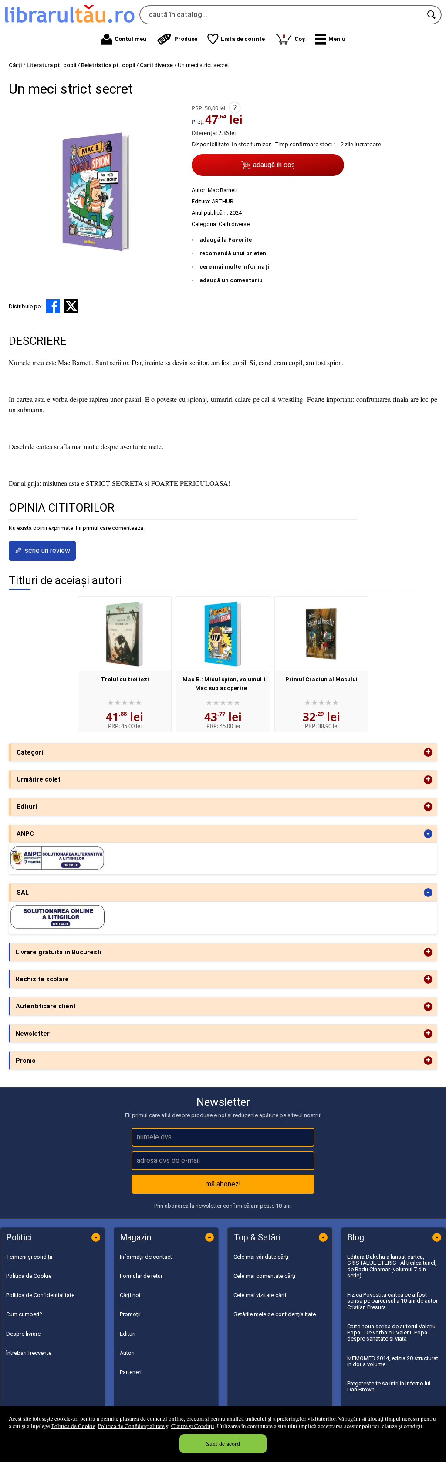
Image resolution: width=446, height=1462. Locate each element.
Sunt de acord (223, 1443)
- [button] (428, 833)
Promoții (130, 1314)
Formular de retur (141, 1276)
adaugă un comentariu (231, 280)
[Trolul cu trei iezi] (124, 634)
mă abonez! (223, 1184)
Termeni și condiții (29, 1256)
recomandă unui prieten (232, 253)
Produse (185, 39)
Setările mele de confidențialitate (274, 1314)
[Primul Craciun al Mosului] (321, 634)
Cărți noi (130, 1295)
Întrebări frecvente (28, 1353)
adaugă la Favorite (225, 239)
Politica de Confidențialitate (131, 1426)
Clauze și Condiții (192, 1426)
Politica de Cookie (73, 1426)
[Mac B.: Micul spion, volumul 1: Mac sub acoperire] (223, 634)
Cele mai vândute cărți (260, 1256)
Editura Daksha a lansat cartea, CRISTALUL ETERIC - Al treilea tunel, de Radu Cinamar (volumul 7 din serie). (391, 1266)
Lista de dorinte (243, 39)
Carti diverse (234, 224)
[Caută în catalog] (432, 14)
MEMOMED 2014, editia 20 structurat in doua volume (392, 1361)
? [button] (235, 107)
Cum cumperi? (24, 1314)
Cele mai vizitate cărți (259, 1295)
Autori (127, 1353)
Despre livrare (23, 1334)
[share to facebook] (53, 306)
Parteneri (131, 1372)
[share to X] (71, 306)
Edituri (127, 1334)
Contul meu (130, 39)
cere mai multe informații (235, 266)
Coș (293, 38)
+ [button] (428, 752)
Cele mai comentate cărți (264, 1276)
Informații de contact (146, 1256)
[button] (330, 39)
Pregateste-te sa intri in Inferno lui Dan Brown (388, 1386)
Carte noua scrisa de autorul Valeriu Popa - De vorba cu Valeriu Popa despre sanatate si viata (391, 1332)
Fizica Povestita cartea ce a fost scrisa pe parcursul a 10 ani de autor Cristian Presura (392, 1300)
